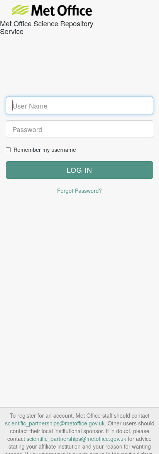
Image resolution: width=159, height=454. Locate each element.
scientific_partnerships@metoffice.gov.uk (55, 423)
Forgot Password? (79, 190)
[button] (79, 170)
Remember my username (45, 149)
